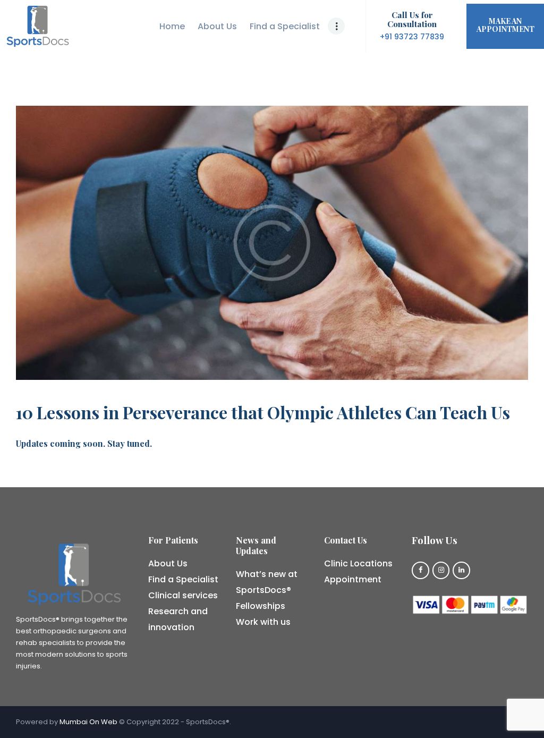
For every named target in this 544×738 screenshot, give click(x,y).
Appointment (352, 579)
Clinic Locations (358, 563)
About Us (168, 563)
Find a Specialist (183, 579)
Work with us (263, 622)
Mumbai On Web (88, 722)
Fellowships (260, 606)
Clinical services (183, 595)
